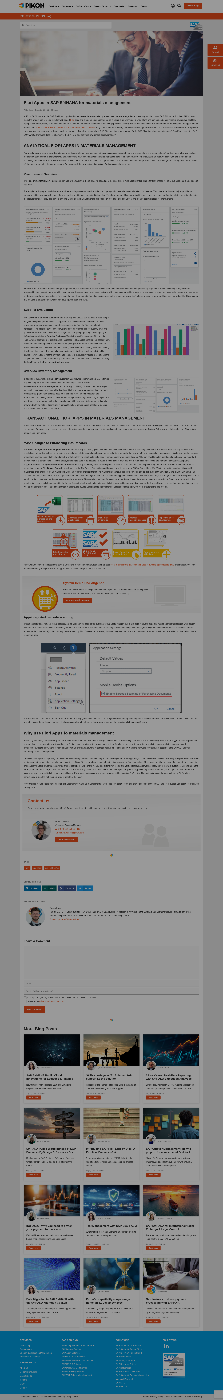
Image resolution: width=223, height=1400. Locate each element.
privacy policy (211, 706)
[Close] (220, 659)
